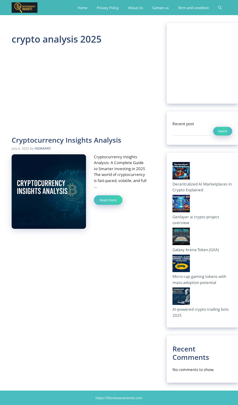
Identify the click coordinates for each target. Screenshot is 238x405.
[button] (220, 7)
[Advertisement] (79, 91)
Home (82, 7)
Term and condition (193, 7)
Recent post (183, 123)
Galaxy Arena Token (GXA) (195, 249)
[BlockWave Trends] (24, 7)
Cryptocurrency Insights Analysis (66, 140)
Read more (108, 200)
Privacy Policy (108, 7)
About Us (135, 7)
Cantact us (160, 7)
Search (222, 131)
